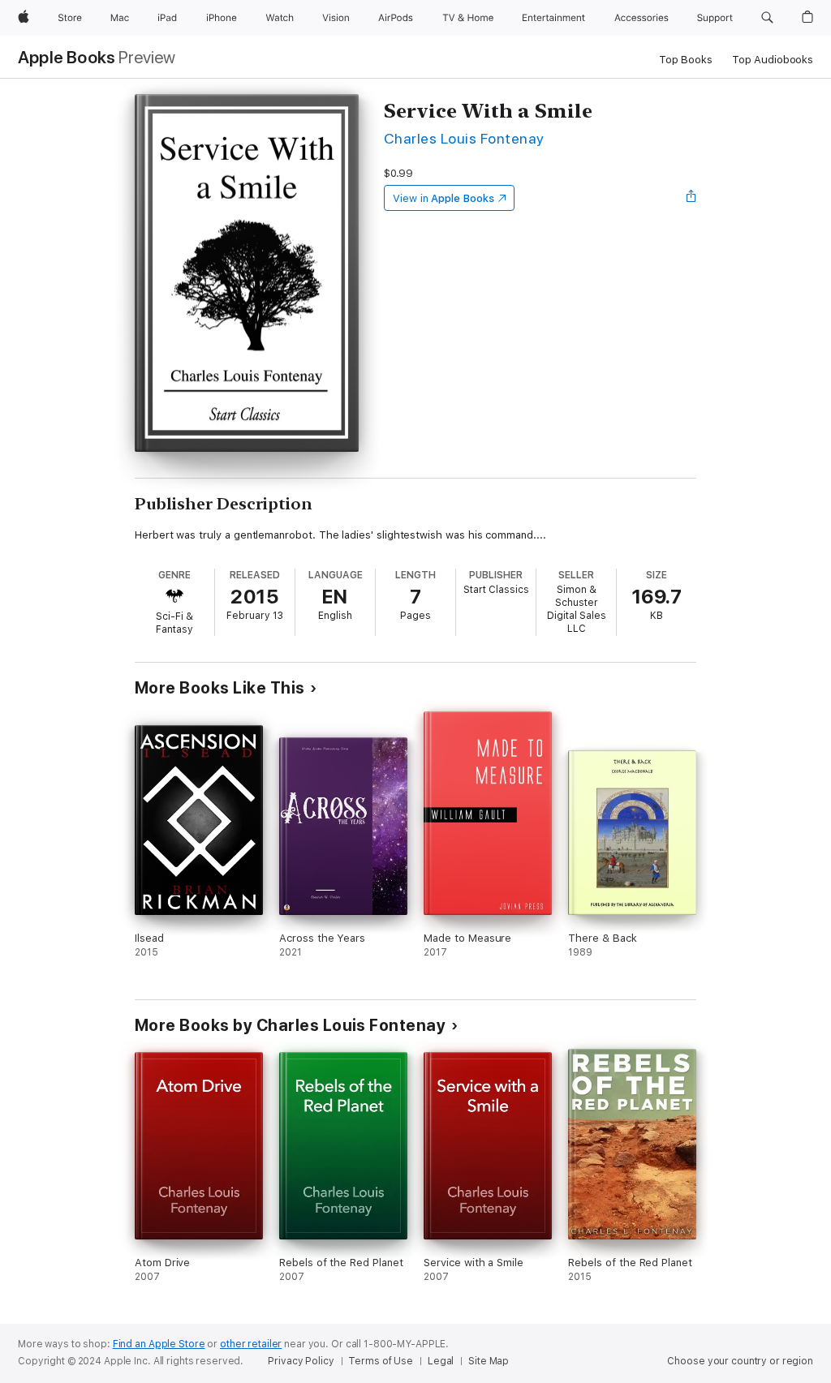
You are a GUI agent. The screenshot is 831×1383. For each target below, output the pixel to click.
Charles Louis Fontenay (464, 138)
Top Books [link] (686, 60)
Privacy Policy (301, 1361)
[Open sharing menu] (691, 198)
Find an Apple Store (159, 1344)
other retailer (251, 1344)
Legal (441, 1361)
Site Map (488, 1361)
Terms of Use (380, 1361)
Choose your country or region (740, 1361)
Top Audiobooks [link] (772, 60)
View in (443, 198)
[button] (767, 18)
